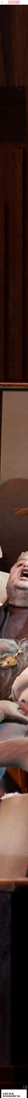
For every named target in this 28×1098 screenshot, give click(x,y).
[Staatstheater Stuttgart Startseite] (14, 2)
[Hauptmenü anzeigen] (2, 2)
